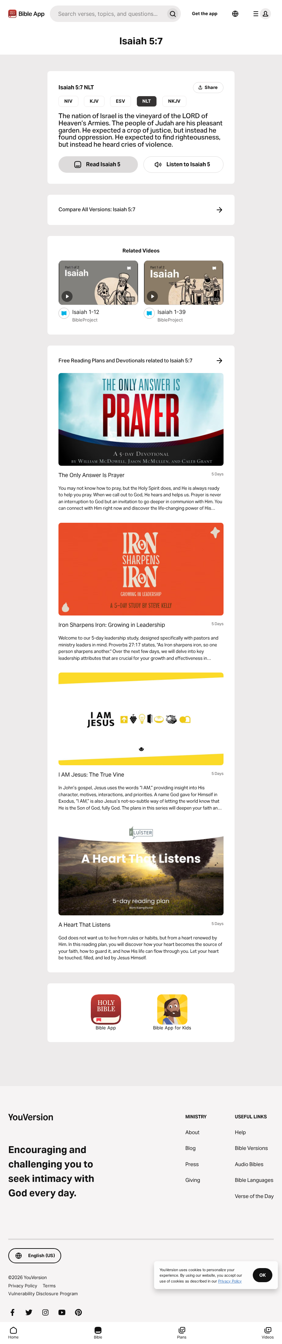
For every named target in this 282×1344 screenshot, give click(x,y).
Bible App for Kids (172, 1027)
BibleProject (85, 320)
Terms (49, 1285)
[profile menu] (261, 14)
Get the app (204, 13)
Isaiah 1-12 (93, 311)
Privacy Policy (22, 1285)
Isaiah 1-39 (179, 311)
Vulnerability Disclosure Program (43, 1293)
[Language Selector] (235, 14)
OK (262, 1275)
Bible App (106, 1027)
